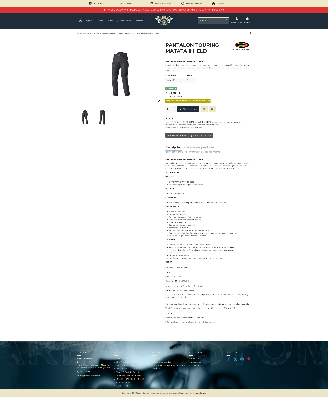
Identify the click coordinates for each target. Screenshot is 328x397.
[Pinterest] (172, 118)
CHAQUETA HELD (214, 122)
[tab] (212, 152)
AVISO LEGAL (122, 358)
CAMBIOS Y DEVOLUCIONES (129, 375)
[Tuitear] (169, 118)
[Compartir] (166, 118)
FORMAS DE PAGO (125, 382)
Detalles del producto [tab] (199, 147)
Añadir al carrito (190, 109)
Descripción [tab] (173, 147)
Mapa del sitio (122, 386)
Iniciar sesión (196, 362)
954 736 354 (98, 3)
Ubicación (220, 3)
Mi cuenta (157, 358)
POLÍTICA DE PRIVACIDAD (128, 365)
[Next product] (250, 33)
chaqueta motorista (233, 122)
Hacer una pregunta (202, 135)
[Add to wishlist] (204, 109)
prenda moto (171, 125)
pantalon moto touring (208, 125)
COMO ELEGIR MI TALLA (127, 372)
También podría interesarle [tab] (183, 151)
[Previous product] (249, 33)
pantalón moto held (187, 125)
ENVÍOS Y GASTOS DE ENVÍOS (130, 379)
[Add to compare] (212, 109)
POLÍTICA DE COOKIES (126, 369)
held (168, 122)
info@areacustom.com (163, 3)
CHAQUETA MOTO (179, 122)
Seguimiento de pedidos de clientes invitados (169, 366)
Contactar (195, 365)
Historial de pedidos (162, 362)
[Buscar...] (226, 20)
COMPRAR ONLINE (125, 362)
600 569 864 (128, 3)
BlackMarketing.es (198, 393)
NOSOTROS (196, 358)
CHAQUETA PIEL (197, 122)
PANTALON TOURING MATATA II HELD (184, 127)
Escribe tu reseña (178, 135)
